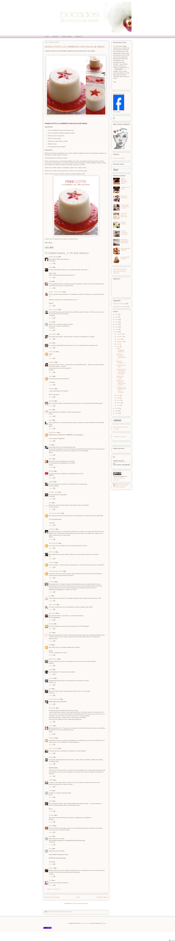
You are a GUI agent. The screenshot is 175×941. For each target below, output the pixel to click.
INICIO (47, 36)
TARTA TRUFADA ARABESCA (120, 350)
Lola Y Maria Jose (54, 699)
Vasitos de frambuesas (124, 196)
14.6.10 (51, 263)
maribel (51, 481)
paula (50, 669)
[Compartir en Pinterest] (53, 247)
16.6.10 (51, 776)
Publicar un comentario (53, 889)
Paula (50, 267)
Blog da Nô (52, 351)
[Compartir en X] (49, 247)
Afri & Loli (52, 552)
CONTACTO (78, 36)
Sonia (50, 376)
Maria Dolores (53, 659)
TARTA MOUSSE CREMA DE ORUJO (124, 181)
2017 (116, 314)
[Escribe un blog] (47, 247)
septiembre (120, 341)
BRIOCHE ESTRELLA (120, 362)
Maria (50, 459)
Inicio (78, 897)
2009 (116, 408)
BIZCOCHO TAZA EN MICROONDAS (121, 356)
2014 (116, 322)
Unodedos (52, 529)
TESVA (51, 780)
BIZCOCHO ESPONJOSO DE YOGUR (125, 241)
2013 (116, 324)
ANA (50, 645)
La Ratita (52, 581)
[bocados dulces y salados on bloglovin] (120, 148)
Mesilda (51, 471)
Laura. (51, 725)
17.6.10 (51, 845)
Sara (50, 502)
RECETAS (55, 36)
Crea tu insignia (116, 111)
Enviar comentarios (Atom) (80, 903)
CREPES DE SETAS (120, 377)
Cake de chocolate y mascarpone (124, 232)
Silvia (50, 801)
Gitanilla (51, 401)
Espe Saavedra (53, 543)
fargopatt (52, 362)
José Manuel (53, 334)
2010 (116, 332)
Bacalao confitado (123, 223)
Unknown (52, 562)
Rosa (50, 322)
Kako (50, 420)
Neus (50, 409)
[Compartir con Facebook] (51, 247)
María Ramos (53, 432)
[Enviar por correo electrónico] (46, 247)
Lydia (50, 632)
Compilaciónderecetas (56, 571)
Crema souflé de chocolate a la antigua (125, 206)
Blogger (104, 923)
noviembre (120, 336)
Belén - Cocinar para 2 (56, 292)
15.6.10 (51, 695)
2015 (116, 319)
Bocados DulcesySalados (119, 93)
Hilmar (51, 757)
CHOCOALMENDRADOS (125, 249)
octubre (119, 339)
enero (118, 405)
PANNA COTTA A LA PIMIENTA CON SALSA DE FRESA (75, 46)
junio (118, 346)
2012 (116, 327)
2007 (116, 413)
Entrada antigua (102, 897)
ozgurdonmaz (85, 923)
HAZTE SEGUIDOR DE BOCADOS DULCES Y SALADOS (120, 271)
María (50, 343)
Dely (50, 688)
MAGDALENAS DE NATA (125, 257)
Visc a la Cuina (53, 748)
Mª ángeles (52, 708)
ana (50, 595)
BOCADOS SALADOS (119, 306)
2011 (116, 329)
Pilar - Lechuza (53, 309)
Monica (51, 623)
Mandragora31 (53, 256)
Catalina (51, 815)
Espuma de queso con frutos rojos (124, 215)
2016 (116, 317)
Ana (50, 444)
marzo (119, 400)
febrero (119, 402)
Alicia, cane (52, 604)
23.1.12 (51, 885)
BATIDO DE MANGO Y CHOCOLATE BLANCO (121, 383)
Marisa (51, 825)
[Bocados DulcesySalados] (118, 110)
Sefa (50, 281)
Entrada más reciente (52, 897)
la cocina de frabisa (55, 513)
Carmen (51, 868)
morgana (51, 388)
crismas (51, 678)
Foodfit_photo (53, 492)
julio (118, 344)
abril (118, 398)
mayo (118, 395)
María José (52, 613)
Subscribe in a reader (120, 436)
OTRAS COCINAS (67, 36)
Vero (50, 880)
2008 (116, 411)
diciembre (120, 334)
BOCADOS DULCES (119, 303)
